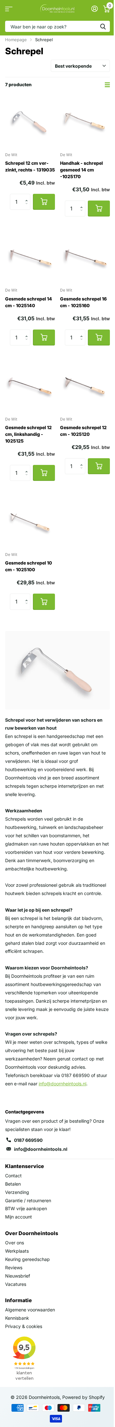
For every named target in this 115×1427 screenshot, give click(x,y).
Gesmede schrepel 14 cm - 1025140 (28, 302)
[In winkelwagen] (44, 202)
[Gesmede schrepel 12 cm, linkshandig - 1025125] (30, 386)
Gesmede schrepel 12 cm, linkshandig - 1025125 (28, 434)
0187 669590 (28, 1140)
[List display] (107, 84)
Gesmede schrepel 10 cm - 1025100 (28, 566)
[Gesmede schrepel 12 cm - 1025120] (85, 386)
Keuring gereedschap (27, 1259)
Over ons (14, 1242)
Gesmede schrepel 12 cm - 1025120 (83, 431)
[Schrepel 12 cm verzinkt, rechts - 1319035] (30, 122)
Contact (13, 1175)
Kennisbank (17, 1318)
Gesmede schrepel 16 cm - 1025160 (83, 302)
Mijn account (18, 1216)
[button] (28, 196)
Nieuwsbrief (17, 1276)
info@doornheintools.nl (40, 1149)
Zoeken (103, 26)
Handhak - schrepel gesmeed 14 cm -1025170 (81, 169)
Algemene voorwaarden (30, 1309)
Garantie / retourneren (28, 1200)
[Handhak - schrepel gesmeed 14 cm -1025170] (85, 122)
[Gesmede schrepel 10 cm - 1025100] (30, 522)
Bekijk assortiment (8, 8)
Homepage (16, 39)
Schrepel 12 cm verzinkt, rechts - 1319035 (30, 166)
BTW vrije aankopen (26, 1208)
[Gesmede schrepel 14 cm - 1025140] (30, 257)
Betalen (13, 1184)
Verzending (17, 1192)
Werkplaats (17, 1251)
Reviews (13, 1267)
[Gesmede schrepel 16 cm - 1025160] (85, 257)
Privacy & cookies (23, 1326)
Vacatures (15, 1284)
